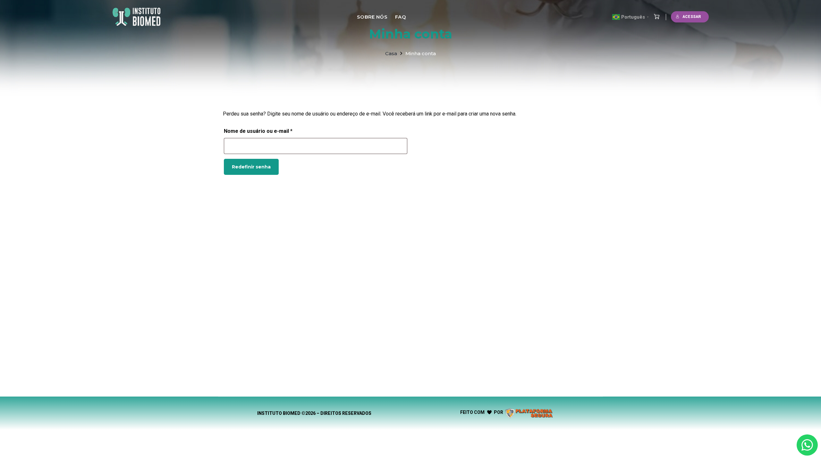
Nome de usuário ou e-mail (272, 130)
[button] (655, 17)
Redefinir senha (251, 167)
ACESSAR (691, 16)
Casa (391, 53)
